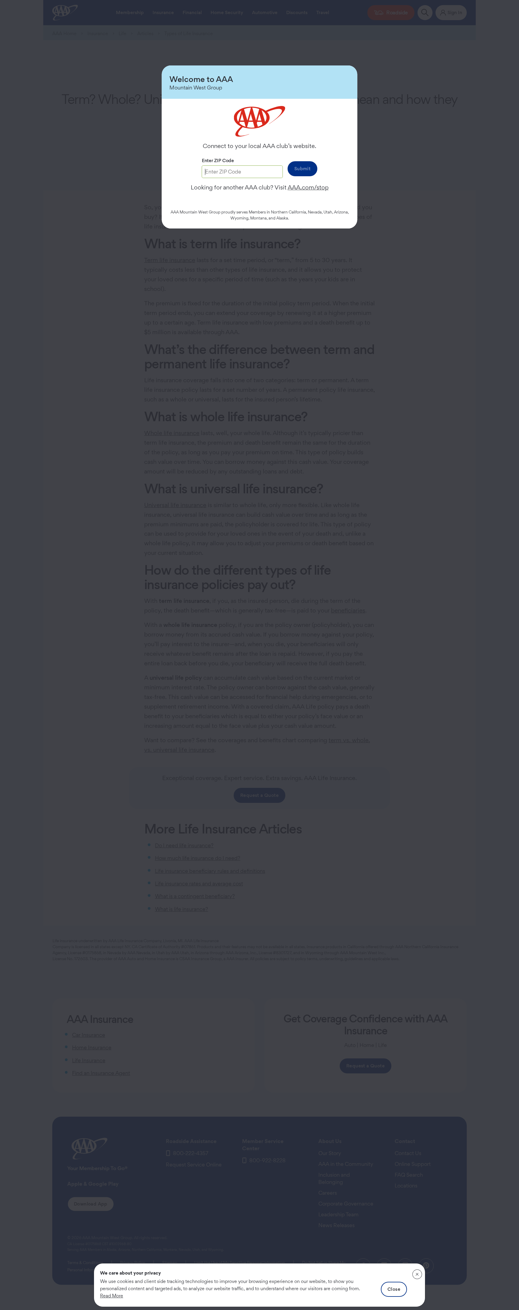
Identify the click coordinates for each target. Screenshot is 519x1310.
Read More (111, 1296)
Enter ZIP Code (218, 160)
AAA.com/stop (308, 187)
